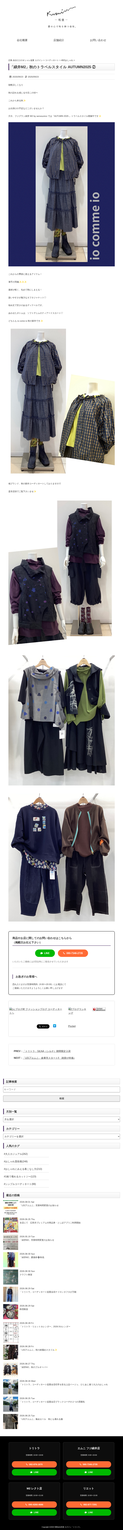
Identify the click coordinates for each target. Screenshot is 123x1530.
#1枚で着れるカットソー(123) (20, 1176)
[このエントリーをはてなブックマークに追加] (54, 1026)
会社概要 (22, 40)
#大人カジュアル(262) (16, 1154)
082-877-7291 (90, 1504)
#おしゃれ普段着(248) (16, 1161)
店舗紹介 (58, 40)
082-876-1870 (35, 1464)
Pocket (72, 1026)
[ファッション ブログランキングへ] (99, 1009)
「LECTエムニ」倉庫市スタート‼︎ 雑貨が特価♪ (49, 1058)
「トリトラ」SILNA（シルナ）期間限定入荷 (47, 1051)
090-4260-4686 (35, 1504)
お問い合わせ (98, 40)
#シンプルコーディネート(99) (20, 1184)
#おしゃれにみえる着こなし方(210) (23, 1169)
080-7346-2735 (74, 953)
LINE (47, 953)
